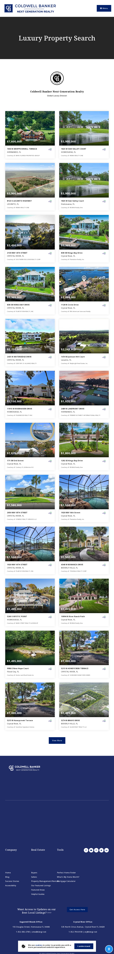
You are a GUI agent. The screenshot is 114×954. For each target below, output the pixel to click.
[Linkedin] (106, 850)
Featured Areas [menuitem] (38, 890)
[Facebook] (85, 850)
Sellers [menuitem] (34, 877)
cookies (39, 945)
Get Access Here (77, 909)
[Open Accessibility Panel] (109, 949)
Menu (105, 8)
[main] (57, 386)
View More (57, 740)
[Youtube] (90, 850)
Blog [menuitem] (7, 877)
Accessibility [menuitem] (10, 885)
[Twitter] (101, 850)
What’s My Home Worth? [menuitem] (68, 877)
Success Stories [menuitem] (12, 881)
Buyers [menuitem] (34, 872)
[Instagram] (96, 850)
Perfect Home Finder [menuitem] (66, 872)
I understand (83, 946)
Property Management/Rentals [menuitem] (45, 881)
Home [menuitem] (8, 872)
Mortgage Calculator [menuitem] (66, 881)
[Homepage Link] (30, 8)
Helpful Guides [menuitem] (38, 894)
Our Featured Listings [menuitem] (41, 885)
